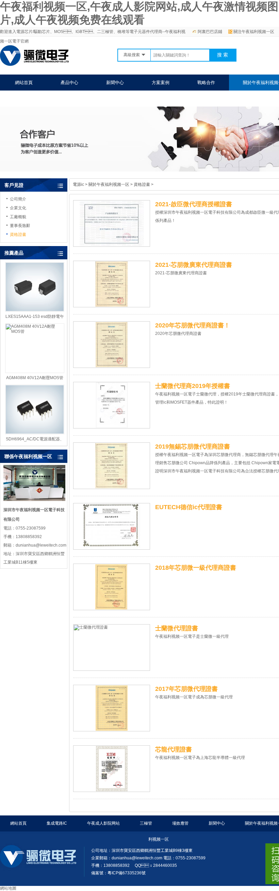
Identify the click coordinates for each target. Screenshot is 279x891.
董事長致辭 (20, 225)
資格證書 (18, 234)
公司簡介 (18, 199)
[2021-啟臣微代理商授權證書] (111, 223)
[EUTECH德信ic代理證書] (111, 526)
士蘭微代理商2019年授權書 (192, 386)
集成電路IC (57, 823)
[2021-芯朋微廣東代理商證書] (111, 284)
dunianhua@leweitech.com (137, 858)
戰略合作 (206, 82)
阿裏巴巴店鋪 (210, 31)
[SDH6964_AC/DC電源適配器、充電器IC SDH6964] (34, 409)
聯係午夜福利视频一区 (37, 98)
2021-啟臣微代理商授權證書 (193, 204)
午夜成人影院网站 (103, 823)
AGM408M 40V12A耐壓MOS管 (34, 377)
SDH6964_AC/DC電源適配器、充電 (35, 439)
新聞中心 (115, 82)
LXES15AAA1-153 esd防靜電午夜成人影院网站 (34, 317)
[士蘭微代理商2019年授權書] (111, 405)
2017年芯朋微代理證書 (186, 688)
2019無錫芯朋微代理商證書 (192, 446)
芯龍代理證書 (173, 749)
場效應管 (180, 823)
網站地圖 (8, 888)
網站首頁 (24, 82)
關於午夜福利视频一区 (108, 184)
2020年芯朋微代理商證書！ (192, 325)
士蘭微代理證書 (176, 628)
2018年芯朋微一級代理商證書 (195, 567)
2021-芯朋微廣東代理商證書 (193, 264)
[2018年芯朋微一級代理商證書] (111, 587)
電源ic (78, 184)
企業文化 (18, 208)
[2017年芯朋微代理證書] (111, 708)
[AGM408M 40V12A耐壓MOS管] (34, 348)
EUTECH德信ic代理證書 (188, 507)
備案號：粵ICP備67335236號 (118, 873)
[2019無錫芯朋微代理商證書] (111, 465)
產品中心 (69, 82)
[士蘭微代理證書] (111, 647)
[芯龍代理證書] (111, 768)
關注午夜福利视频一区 (253, 31)
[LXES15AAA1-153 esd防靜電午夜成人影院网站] (34, 287)
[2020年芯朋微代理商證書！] (111, 344)
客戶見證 (13, 185)
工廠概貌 (18, 216)
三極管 (146, 823)
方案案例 (160, 82)
